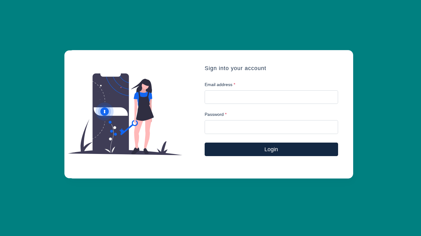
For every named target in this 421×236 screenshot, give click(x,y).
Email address (220, 84)
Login (271, 149)
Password (216, 114)
